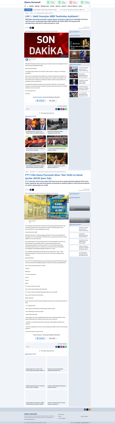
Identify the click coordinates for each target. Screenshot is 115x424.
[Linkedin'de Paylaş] (61, 109)
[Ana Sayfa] (27, 6)
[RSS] (90, 409)
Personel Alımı (45, 6)
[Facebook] (85, 409)
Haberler (27, 13)
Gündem (31, 6)
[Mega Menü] (25, 6)
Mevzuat (64, 6)
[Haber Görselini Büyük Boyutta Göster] (46, 45)
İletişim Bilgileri (84, 416)
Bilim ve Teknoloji (72, 6)
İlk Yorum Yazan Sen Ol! (47, 113)
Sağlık (80, 6)
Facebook (41, 100)
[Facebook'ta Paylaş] (31, 28)
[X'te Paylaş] (33, 28)
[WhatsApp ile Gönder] (66, 109)
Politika (52, 6)
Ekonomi (37, 6)
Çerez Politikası (62, 418)
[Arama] (90, 6)
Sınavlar (58, 6)
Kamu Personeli (32, 59)
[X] (87, 409)
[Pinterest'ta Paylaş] (64, 109)
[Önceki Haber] (88, 10)
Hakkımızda (61, 414)
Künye (59, 416)
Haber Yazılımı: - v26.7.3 (80, 422)
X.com (53, 100)
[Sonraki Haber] (89, 10)
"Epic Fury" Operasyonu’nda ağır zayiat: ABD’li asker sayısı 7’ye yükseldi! (49, 9)
